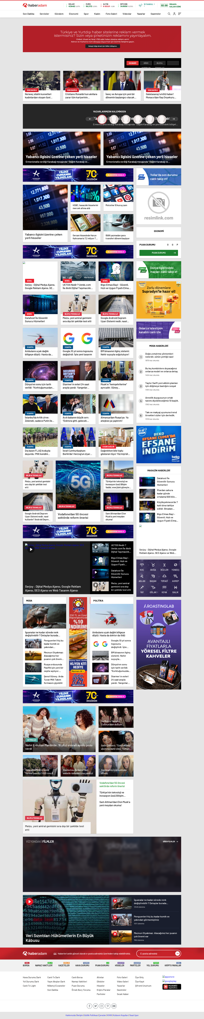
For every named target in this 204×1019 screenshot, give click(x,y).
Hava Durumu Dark (32, 977)
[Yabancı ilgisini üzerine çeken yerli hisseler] (45, 207)
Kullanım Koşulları (120, 1015)
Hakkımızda (71, 1015)
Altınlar (100, 977)
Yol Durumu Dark (31, 981)
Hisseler (119, 964)
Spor (86, 13)
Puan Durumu (102, 964)
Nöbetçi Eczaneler (56, 985)
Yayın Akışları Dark (56, 981)
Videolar (127, 13)
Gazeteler (156, 13)
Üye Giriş (139, 977)
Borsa (26, 964)
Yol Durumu (153, 964)
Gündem (59, 13)
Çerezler (102, 1015)
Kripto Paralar (173, 964)
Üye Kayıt (139, 981)
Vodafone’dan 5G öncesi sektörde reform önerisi (112, 784)
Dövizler (101, 981)
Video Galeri (122, 981)
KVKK (109, 1015)
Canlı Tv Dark (53, 977)
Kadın (97, 13)
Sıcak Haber (123, 994)
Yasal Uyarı (134, 1015)
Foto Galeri (111, 13)
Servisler (44, 13)
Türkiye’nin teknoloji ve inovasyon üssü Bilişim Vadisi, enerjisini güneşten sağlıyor (113, 794)
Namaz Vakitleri (43, 964)
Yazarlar (141, 13)
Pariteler (135, 964)
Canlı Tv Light (29, 985)
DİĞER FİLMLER (169, 841)
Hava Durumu (82, 964)
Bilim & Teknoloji (159, 63)
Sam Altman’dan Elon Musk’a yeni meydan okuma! (114, 803)
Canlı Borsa (77, 977)
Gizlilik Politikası (91, 1015)
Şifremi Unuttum (143, 985)
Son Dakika (28, 13)
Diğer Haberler (146, 63)
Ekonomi (73, 13)
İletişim (80, 1015)
